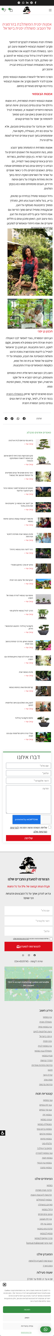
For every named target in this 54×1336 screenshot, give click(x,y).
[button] (4, 1284)
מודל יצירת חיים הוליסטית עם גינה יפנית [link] (19, 734)
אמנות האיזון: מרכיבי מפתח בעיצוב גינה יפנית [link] (19, 642)
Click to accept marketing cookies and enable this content (28, 984)
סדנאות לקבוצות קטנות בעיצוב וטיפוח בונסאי (18, 520)
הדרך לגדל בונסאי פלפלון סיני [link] (21, 610)
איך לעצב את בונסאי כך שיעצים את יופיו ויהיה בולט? (19, 504)
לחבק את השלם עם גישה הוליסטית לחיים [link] (19, 704)
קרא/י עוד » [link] (28, 444)
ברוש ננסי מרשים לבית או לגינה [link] (21, 440)
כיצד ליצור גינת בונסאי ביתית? (21, 549)
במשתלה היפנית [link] (14, 394)
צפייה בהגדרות (27, 1325)
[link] (35, 2)
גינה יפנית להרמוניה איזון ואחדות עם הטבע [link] (18, 658)
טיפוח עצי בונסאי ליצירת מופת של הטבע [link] (19, 596)
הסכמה (27, 1309)
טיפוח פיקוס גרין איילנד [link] (24, 718)
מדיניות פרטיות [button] (26, 1332)
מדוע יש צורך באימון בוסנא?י (22, 564)
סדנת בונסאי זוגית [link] (26, 672)
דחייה (27, 1317)
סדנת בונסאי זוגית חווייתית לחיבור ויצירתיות (20, 535)
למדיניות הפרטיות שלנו (21, 938)
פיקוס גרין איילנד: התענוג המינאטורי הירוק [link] (19, 627)
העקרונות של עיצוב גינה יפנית (21, 580)
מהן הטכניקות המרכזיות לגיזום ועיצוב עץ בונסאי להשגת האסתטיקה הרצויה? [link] (18, 458)
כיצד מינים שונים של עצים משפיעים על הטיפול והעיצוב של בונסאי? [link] (19, 474)
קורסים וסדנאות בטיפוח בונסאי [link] (21, 687)
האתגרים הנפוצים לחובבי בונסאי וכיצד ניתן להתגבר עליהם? (18, 489)
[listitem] (24, 418)
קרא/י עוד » (28, 494)
